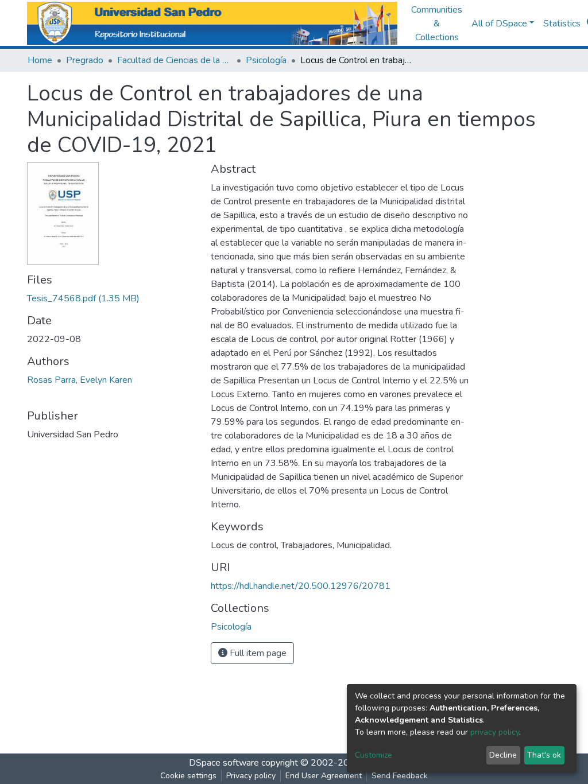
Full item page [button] (257, 653)
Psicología (266, 60)
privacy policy (494, 732)
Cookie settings (188, 775)
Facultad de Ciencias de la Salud (174, 60)
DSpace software (224, 762)
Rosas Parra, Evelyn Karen (79, 380)
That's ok (544, 755)
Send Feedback (400, 775)
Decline (503, 755)
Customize (373, 755)
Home (40, 60)
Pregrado (84, 60)
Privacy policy (251, 775)
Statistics (562, 23)
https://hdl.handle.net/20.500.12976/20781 (300, 586)
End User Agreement (323, 775)
